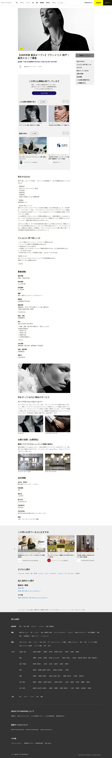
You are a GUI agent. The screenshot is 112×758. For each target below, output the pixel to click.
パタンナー (70, 632)
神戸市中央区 (25, 597)
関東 (20, 658)
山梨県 (61, 664)
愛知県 (55, 670)
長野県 (66, 664)
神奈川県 (80, 658)
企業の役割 (80, 74)
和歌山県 (81, 676)
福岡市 (44, 688)
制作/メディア (35, 636)
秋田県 (66, 651)
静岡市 (44, 670)
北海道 (34, 651)
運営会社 (13, 716)
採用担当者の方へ (60, 716)
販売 (30, 597)
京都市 (44, 676)
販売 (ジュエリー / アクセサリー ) (40, 597)
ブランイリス (21, 573)
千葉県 (63, 658)
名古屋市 (60, 670)
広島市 (60, 682)
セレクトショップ (55, 642)
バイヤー (36, 632)
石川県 (50, 664)
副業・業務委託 (50, 626)
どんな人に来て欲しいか (84, 64)
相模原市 (94, 658)
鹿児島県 (83, 688)
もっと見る (42, 101)
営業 (98, 632)
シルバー (47, 573)
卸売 (81, 642)
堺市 (59, 676)
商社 (30, 642)
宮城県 (56, 651)
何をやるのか (81, 61)
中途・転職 (26, 626)
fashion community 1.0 (46, 729)
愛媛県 (82, 682)
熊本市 (65, 688)
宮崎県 (77, 688)
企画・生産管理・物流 (46, 632)
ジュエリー (40, 573)
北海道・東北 (22, 651)
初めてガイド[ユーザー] (23, 716)
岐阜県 (34, 670)
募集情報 (79, 68)
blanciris (27, 573)
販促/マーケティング (80, 632)
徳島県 (72, 682)
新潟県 (34, 664)
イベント (32, 696)
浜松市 (48, 670)
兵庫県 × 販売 (21, 588)
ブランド (26, 696)
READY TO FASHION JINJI (32, 729)
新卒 (20, 626)
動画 (42, 696)
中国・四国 (22, 682)
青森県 (45, 651)
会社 (37, 696)
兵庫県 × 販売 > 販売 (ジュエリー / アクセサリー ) (29, 591)
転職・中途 (22, 62)
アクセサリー (53, 573)
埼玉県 (50, 658)
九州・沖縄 (22, 688)
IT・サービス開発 (92, 642)
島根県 (39, 682)
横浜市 (85, 658)
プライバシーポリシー (16, 743)
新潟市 (39, 664)
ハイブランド (60, 573)
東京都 (74, 658)
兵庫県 (19, 597)
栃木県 (39, 658)
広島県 (56, 682)
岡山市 (49, 682)
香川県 (77, 682)
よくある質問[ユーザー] (37, 716)
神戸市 (69, 676)
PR (48, 642)
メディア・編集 (38, 645)
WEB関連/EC (27, 636)
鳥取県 (34, 682)
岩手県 (50, 651)
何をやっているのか (83, 71)
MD (31, 632)
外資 (45, 645)
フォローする (44, 93)
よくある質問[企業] (49, 716)
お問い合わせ (48, 743)
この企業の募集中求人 (83, 80)
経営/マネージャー (24, 632)
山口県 (66, 682)
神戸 (32, 573)
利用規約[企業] (39, 743)
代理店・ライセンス (73, 642)
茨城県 (34, 658)
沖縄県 (89, 688)
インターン (41, 626)
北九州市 (39, 688)
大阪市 (55, 676)
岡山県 (45, 682)
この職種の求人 (81, 83)
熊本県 (61, 688)
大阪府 (50, 676)
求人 (20, 696)
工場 (85, 642)
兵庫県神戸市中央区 (34, 62)
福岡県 (34, 688)
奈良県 (75, 676)
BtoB (49, 645)
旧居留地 (78, 573)
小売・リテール (23, 642)
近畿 (20, 676)
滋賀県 (34, 676)
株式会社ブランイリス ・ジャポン (33, 66)
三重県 (67, 670)
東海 (20, 670)
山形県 (72, 651)
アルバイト (34, 626)
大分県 (72, 688)
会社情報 (79, 77)
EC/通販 (64, 642)
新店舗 (35, 573)
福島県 (77, 651)
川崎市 (89, 658)
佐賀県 (50, 688)
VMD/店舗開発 (91, 632)
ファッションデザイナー (60, 632)
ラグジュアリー (70, 573)
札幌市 (39, 651)
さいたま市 (56, 658)
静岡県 (39, 670)
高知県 (88, 682)
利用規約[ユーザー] (29, 743)
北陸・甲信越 (22, 664)
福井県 (56, 664)
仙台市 (60, 651)
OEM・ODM (43, 642)
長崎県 (56, 688)
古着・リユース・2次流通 (25, 645)
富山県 (45, 664)
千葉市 (68, 658)
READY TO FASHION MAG (17, 729)
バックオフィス (44, 636)
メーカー (35, 642)
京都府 (39, 676)
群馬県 (45, 658)
